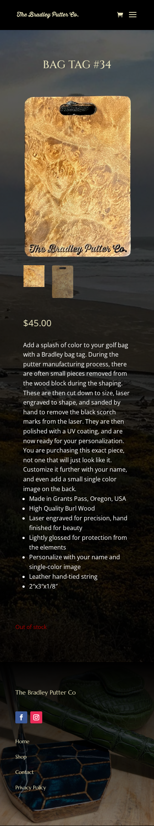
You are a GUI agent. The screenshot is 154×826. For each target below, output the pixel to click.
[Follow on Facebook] (21, 717)
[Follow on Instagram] (36, 717)
